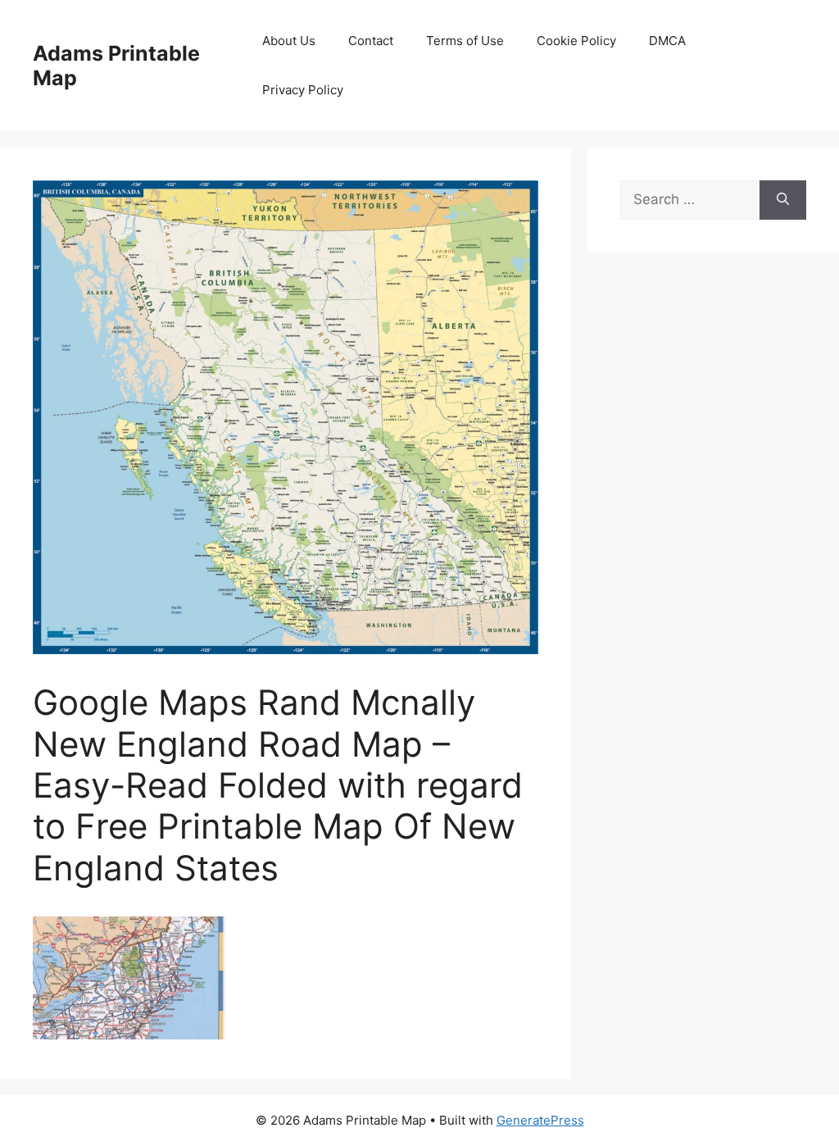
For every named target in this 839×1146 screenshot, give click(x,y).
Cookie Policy (576, 40)
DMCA (667, 40)
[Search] (783, 200)
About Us (288, 40)
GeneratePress (540, 1120)
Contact (370, 40)
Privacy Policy (302, 90)
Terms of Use (465, 40)
